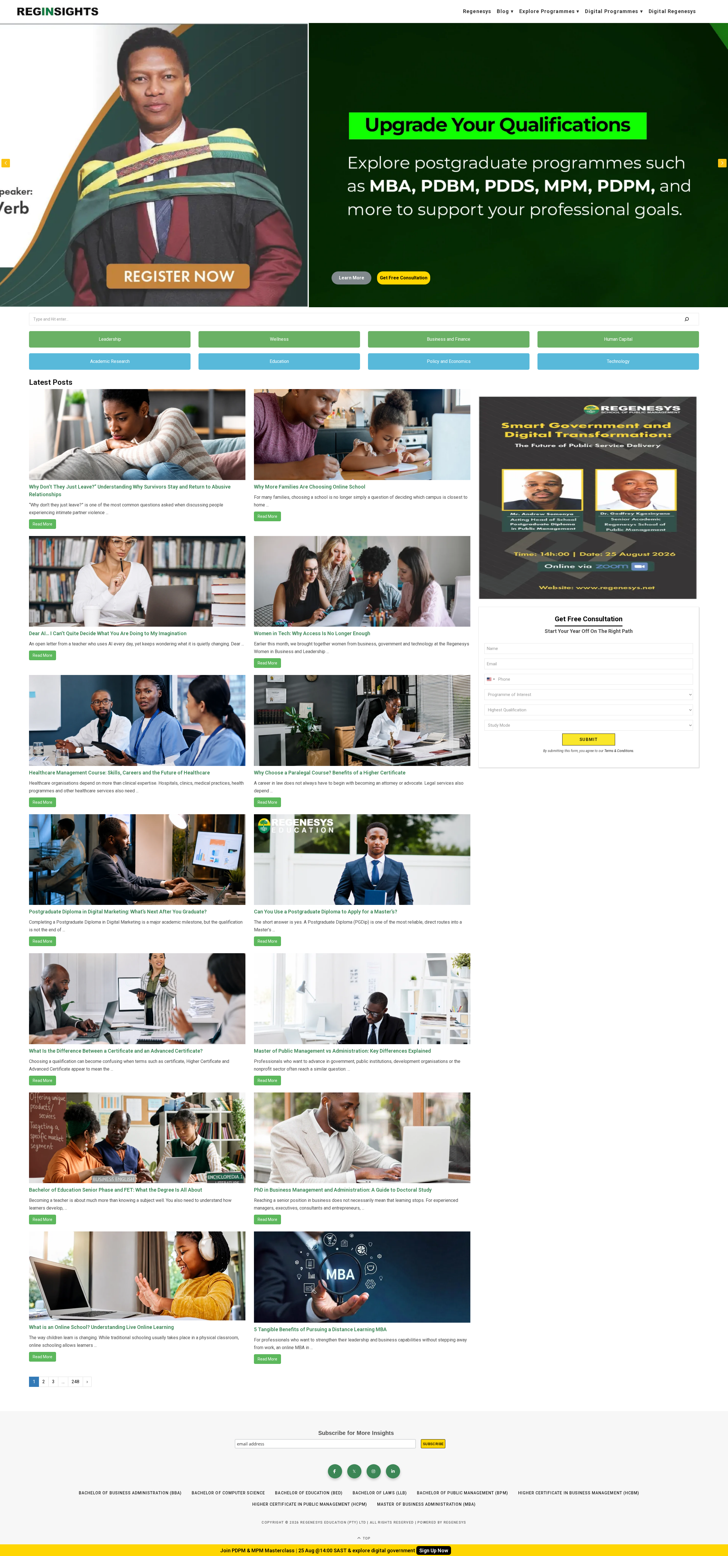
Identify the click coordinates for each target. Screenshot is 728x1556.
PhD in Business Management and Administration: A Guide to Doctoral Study (343, 1190)
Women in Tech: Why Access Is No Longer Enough (312, 633)
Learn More (583, 278)
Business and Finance (448, 339)
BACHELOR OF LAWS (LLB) (380, 1493)
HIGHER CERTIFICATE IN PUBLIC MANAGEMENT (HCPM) (309, 1504)
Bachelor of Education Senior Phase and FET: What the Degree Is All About (115, 1190)
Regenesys (477, 11)
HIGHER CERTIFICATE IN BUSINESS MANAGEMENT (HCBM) (578, 1493)
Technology (618, 361)
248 (75, 1381)
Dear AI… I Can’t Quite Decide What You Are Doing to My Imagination (108, 633)
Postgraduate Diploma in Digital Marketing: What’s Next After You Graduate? (118, 912)
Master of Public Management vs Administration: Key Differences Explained (342, 1051)
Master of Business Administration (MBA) (426, 1504)
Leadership (110, 339)
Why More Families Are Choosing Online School (309, 487)
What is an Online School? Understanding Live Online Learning (101, 1327)
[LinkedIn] (393, 1471)
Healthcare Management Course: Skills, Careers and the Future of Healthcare (119, 773)
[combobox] (491, 679)
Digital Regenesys (672, 11)
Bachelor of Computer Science (228, 1493)
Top (366, 1538)
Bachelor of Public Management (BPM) (462, 1493)
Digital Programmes (611, 11)
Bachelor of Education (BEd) (308, 1493)
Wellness (279, 339)
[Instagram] (374, 1471)
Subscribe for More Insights (356, 1433)
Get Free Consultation (635, 278)
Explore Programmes (547, 11)
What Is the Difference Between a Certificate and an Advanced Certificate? (116, 1051)
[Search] (687, 319)
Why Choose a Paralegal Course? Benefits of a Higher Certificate (330, 773)
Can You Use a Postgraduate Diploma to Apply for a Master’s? (325, 912)
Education (279, 361)
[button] (722, 163)
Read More (42, 524)
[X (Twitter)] (354, 1471)
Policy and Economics (449, 361)
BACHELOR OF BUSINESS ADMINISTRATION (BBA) (130, 1493)
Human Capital (618, 339)
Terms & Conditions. (619, 751)
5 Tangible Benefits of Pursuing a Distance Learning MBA (320, 1329)
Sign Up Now (433, 1550)
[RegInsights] (57, 11)
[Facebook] (335, 1471)
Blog (503, 11)
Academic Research (110, 361)
